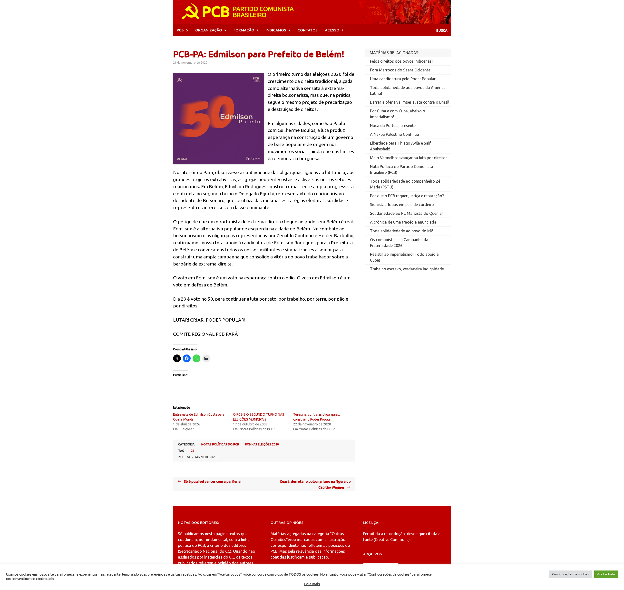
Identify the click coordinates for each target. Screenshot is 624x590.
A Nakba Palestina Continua (394, 134)
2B (193, 450)
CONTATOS (308, 30)
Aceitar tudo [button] (606, 574)
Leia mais (312, 584)
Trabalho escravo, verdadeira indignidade (407, 269)
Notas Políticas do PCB (220, 444)
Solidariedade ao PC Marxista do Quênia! (406, 213)
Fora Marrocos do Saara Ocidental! (401, 70)
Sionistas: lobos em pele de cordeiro (402, 204)
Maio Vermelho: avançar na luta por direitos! (409, 158)
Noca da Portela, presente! (393, 125)
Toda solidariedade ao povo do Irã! (401, 231)
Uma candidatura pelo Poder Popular (403, 79)
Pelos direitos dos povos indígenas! (401, 61)
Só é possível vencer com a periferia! (213, 481)
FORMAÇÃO (244, 30)
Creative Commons (392, 539)
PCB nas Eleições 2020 (262, 444)
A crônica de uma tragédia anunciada (403, 222)
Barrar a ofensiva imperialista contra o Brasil (409, 102)
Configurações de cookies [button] (570, 574)
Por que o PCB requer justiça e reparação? (407, 196)
